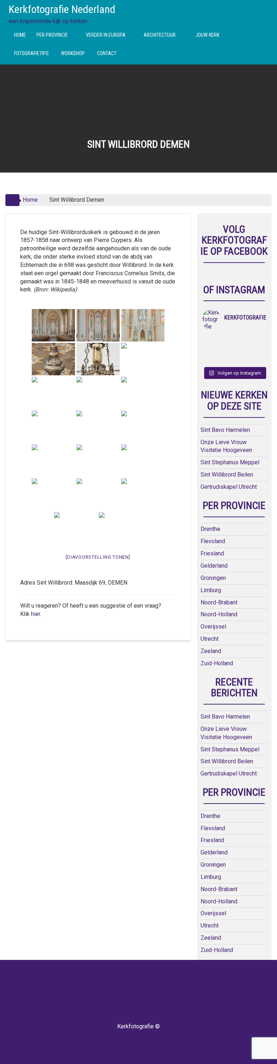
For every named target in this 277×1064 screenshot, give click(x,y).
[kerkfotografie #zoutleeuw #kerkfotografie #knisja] (210, 340)
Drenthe (210, 529)
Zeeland (211, 651)
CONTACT (106, 53)
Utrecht (210, 638)
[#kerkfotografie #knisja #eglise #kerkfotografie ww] (226, 359)
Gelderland (214, 565)
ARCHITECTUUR (160, 35)
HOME (20, 35)
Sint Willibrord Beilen (227, 474)
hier (35, 614)
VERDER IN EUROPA (106, 35)
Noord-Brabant (219, 602)
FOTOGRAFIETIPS (31, 53)
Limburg (211, 590)
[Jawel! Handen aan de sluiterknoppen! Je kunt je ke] (210, 349)
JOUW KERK (207, 35)
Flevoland (213, 541)
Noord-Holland (219, 614)
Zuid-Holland (217, 663)
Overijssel (213, 626)
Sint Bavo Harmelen (225, 429)
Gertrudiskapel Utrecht (229, 486)
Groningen (213, 578)
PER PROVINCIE (52, 35)
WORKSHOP (73, 53)
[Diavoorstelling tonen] (98, 557)
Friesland (212, 553)
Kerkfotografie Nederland (62, 9)
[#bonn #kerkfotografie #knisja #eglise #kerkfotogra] (226, 349)
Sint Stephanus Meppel (230, 462)
